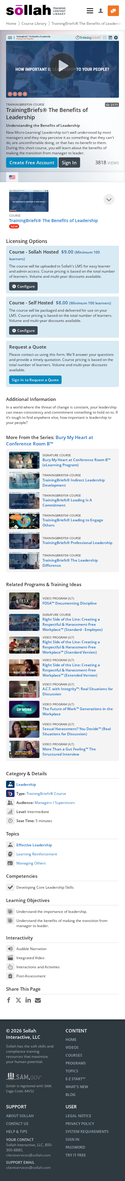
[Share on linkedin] (28, 1000)
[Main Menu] (82, 10)
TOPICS (72, 1071)
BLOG (71, 1094)
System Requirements (87, 1131)
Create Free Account (31, 162)
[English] (12, 177)
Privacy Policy (80, 1123)
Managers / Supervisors (55, 802)
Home (11, 23)
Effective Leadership (34, 845)
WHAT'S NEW (77, 1086)
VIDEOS (72, 1047)
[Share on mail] (38, 1000)
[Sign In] (100, 11)
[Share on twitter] (18, 1000)
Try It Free (76, 1155)
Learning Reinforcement (36, 854)
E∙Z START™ (75, 1078)
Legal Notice (78, 1115)
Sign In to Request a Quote (35, 379)
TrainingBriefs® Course (46, 793)
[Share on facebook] (9, 1000)
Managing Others (31, 863)
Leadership (26, 784)
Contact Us (17, 1123)
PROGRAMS (76, 1063)
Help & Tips (16, 1131)
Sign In (69, 162)
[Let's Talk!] (113, 10)
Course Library (34, 23)
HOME (71, 1039)
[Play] (108, 199)
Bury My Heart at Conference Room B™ (49, 440)
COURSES (74, 1055)
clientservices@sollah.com (28, 1155)
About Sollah (20, 1115)
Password (75, 1147)
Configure (25, 286)
